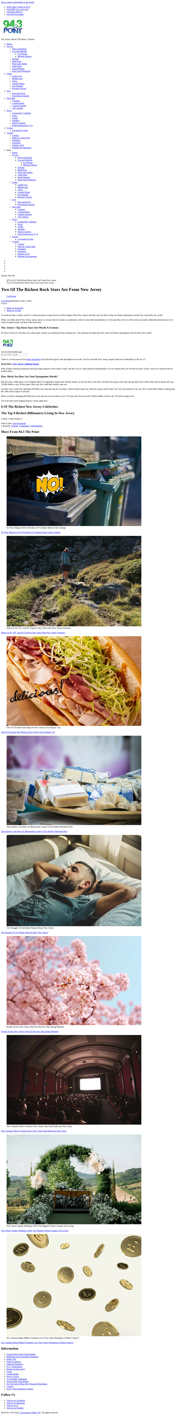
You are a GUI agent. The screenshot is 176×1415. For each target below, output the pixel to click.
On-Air (10, 46)
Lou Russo (22, 54)
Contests (16, 101)
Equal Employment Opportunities (21, 1354)
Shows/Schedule (19, 49)
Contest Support (19, 106)
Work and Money (34, 359)
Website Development (21, 148)
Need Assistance (14, 1362)
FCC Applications (14, 1366)
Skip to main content (10, 2)
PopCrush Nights (19, 64)
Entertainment (36, 426)
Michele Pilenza (24, 56)
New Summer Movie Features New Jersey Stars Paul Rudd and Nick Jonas (33, 1131)
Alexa (14, 81)
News (9, 111)
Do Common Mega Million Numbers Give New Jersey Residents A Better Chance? (37, 1342)
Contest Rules (18, 103)
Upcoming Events (20, 130)
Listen (9, 73)
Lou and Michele (19, 51)
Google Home (18, 83)
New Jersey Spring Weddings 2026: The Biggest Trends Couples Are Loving (34, 1230)
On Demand (17, 86)
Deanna (15, 59)
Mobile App (17, 78)
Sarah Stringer (18, 69)
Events (10, 128)
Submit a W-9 (18, 145)
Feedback (16, 140)
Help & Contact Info (21, 138)
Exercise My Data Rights (17, 1381)
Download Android (20, 96)
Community (24, 426)
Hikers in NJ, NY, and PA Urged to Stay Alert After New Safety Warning (33, 633)
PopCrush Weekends (21, 71)
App (8, 91)
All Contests (17, 108)
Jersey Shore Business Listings (20, 1389)
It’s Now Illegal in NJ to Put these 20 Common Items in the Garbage (30, 532)
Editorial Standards (15, 1364)
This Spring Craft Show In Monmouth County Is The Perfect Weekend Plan (34, 831)
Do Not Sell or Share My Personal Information (27, 1384)
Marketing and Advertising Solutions (22, 1357)
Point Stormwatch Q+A (22, 125)
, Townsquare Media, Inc (30, 1412)
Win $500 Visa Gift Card (17, 9)
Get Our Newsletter (15, 14)
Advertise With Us (15, 12)
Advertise (16, 143)
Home (9, 44)
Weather (15, 120)
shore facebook (19, 423)
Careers (15, 135)
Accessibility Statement (17, 1379)
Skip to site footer (26, 2)
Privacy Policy (13, 1376)
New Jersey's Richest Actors (26, 364)
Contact (10, 133)
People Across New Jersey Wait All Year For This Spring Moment (29, 1031)
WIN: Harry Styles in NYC (19, 7)
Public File (11, 1359)
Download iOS (18, 93)
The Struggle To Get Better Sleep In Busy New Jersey (24, 932)
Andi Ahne (17, 66)
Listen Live (17, 76)
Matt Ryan (16, 61)
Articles (14, 426)
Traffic (15, 118)
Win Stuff (11, 98)
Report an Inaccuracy (16, 1369)
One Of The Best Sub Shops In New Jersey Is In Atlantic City (28, 732)
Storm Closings (18, 123)
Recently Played (19, 88)
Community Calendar (21, 113)
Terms (9, 1371)
